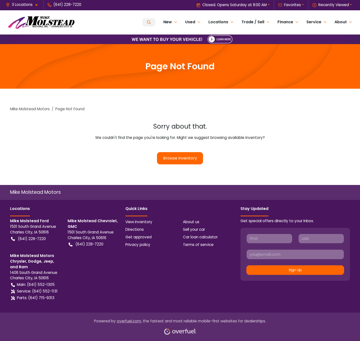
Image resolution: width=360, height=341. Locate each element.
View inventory (138, 221)
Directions (134, 229)
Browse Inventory (180, 158)
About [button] (341, 22)
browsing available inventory (236, 137)
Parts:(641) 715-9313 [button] (35, 297)
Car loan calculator (200, 237)
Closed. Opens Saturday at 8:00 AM (234, 4)
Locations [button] (218, 22)
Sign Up (295, 270)
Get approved (138, 237)
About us (191, 221)
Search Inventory (149, 22)
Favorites (292, 4)
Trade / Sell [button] (252, 22)
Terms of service (198, 244)
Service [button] (313, 22)
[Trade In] (180, 39)
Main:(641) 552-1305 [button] (36, 284)
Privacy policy (137, 244)
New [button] (167, 22)
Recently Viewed (333, 4)
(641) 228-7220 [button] (67, 4)
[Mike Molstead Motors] (41, 22)
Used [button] (190, 22)
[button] (24, 5)
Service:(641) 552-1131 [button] (37, 291)
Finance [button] (285, 22)
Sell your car (194, 229)
